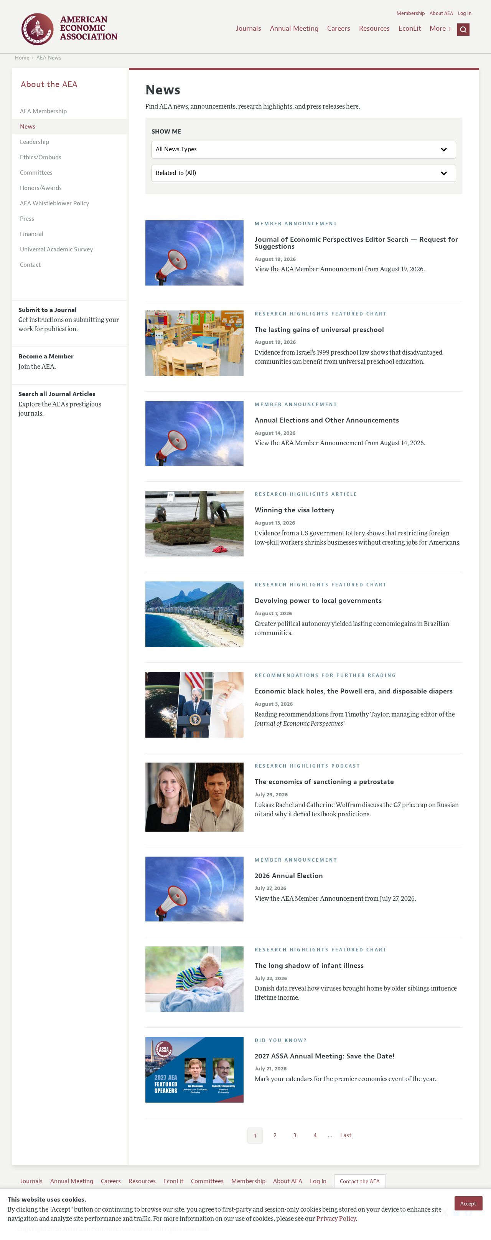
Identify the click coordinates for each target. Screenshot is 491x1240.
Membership (411, 13)
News (27, 126)
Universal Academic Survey (56, 249)
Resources (374, 28)
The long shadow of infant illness (309, 965)
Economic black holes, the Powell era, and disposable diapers (354, 691)
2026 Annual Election (289, 876)
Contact (30, 265)
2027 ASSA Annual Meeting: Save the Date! (325, 1056)
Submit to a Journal (47, 310)
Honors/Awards (41, 188)
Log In (464, 13)
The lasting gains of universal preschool (319, 329)
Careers (338, 28)
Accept (468, 1203)
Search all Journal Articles (57, 394)
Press (27, 219)
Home (22, 57)
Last (345, 1135)
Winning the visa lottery (294, 510)
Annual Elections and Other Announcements (327, 420)
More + (441, 28)
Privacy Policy (336, 1220)
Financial (31, 234)
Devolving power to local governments (318, 600)
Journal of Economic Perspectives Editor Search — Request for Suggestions (356, 243)
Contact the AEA (360, 1181)
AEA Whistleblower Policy (54, 203)
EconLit (410, 28)
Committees (36, 173)
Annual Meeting (294, 28)
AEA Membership (43, 111)
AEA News (48, 57)
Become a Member (46, 356)
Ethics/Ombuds (40, 157)
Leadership (34, 142)
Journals (248, 28)
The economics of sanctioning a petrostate (324, 782)
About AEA (441, 13)
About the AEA (49, 84)
